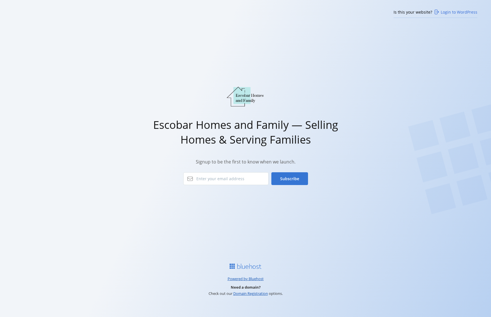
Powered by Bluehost (246, 278)
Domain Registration (250, 293)
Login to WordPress (459, 12)
